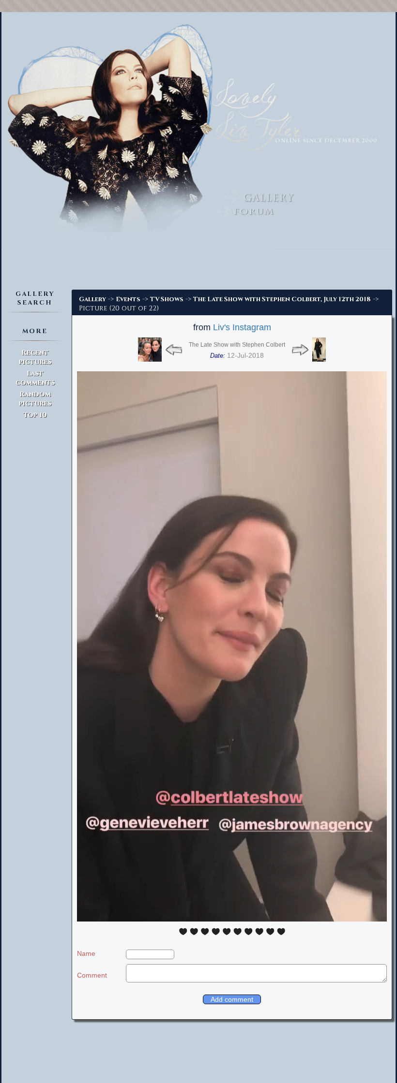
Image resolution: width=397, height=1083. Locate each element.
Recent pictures (35, 357)
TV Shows (166, 299)
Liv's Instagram (242, 327)
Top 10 (35, 415)
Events (128, 299)
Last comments (35, 378)
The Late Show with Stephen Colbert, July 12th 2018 (282, 299)
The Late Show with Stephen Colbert (237, 344)
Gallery (92, 299)
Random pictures (35, 399)
